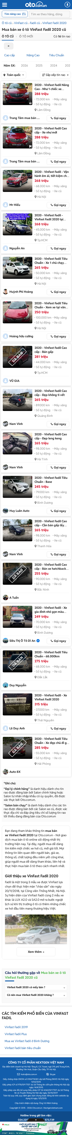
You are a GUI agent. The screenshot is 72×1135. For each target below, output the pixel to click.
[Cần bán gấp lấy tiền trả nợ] (17, 530)
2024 (53, 65)
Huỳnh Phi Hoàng (21, 292)
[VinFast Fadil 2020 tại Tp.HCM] (17, 224)
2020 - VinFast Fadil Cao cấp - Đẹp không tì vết (51, 393)
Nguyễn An (17, 248)
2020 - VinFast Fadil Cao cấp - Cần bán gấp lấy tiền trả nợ (51, 525)
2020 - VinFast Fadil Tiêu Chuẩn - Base (51, 480)
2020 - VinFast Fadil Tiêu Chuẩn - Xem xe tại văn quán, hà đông (51, 307)
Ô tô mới (26, 36)
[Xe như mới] (17, 137)
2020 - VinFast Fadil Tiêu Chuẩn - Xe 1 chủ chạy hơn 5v (51, 263)
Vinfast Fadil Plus (16, 1034)
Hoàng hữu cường (21, 336)
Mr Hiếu (14, 205)
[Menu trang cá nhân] (67, 4)
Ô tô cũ (7, 23)
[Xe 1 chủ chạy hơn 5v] (17, 268)
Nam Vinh (16, 424)
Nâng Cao (33, 55)
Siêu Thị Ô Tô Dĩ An (22, 641)
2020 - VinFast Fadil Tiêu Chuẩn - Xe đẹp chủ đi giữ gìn (52, 743)
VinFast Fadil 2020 (54, 23)
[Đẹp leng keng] (17, 443)
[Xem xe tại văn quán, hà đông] (17, 312)
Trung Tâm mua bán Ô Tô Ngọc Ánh (25, 118)
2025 (39, 65)
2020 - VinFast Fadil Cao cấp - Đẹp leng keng (51, 436)
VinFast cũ (21, 23)
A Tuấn (14, 598)
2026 (24, 65)
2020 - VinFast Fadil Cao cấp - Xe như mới (51, 130)
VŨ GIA (14, 381)
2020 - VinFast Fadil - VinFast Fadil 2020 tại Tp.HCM (49, 219)
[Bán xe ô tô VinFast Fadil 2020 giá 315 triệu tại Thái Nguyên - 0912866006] (17, 704)
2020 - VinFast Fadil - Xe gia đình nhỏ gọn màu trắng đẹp (51, 612)
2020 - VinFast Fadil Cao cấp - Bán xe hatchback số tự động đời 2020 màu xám (51, 571)
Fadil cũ (35, 23)
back (8, 46)
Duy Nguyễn (17, 685)
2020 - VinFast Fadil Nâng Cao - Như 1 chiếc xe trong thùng (52, 89)
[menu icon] (4, 5)
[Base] (17, 487)
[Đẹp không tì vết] (17, 400)
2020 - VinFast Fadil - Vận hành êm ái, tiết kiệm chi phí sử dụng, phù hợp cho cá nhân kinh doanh (52, 178)
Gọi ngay (60, 118)
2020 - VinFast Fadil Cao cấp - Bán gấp (51, 350)
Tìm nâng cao (12, 14)
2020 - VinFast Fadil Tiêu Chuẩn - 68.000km (51, 654)
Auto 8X (14, 772)
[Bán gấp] (17, 357)
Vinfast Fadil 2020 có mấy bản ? (26, 987)
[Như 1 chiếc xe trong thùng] (17, 94)
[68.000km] (17, 661)
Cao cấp (9, 55)
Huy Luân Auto (19, 511)
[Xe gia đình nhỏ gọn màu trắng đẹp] (17, 617)
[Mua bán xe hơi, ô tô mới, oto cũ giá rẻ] (36, 4)
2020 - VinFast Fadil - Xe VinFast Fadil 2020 (51, 697)
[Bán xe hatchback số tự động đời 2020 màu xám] (17, 574)
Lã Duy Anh (17, 728)
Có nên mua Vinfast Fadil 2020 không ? (30, 995)
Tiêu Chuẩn (56, 55)
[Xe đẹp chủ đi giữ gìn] (17, 748)
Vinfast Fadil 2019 (16, 1027)
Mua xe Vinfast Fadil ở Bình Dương (27, 1041)
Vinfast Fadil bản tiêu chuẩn (23, 1048)
